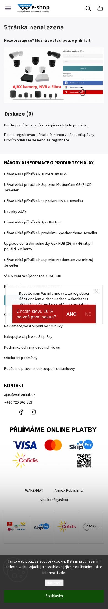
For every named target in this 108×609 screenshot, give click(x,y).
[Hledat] (88, 8)
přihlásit (83, 40)
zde (62, 572)
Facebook (21, 412)
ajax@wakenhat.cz (19, 394)
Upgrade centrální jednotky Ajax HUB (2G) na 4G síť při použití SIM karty (48, 246)
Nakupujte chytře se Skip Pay (28, 336)
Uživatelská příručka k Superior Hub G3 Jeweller (43, 201)
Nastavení (54, 583)
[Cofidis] (66, 527)
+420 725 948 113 (18, 402)
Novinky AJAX (15, 212)
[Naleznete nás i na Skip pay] (41, 527)
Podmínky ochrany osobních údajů (32, 347)
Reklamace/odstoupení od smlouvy (33, 326)
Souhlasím (54, 596)
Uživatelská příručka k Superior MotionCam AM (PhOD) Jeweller (48, 262)
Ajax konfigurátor (54, 500)
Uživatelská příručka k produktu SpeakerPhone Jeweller (50, 233)
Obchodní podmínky (20, 358)
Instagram (33, 412)
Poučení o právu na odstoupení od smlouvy (39, 368)
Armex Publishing (69, 490)
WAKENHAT (34, 490)
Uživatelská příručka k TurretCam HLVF (36, 174)
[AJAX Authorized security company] (91, 527)
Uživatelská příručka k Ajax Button (32, 222)
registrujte (60, 140)
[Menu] (8, 8)
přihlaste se (26, 140)
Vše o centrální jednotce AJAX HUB (32, 276)
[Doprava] (16, 527)
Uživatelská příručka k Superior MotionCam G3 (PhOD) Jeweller (48, 187)
